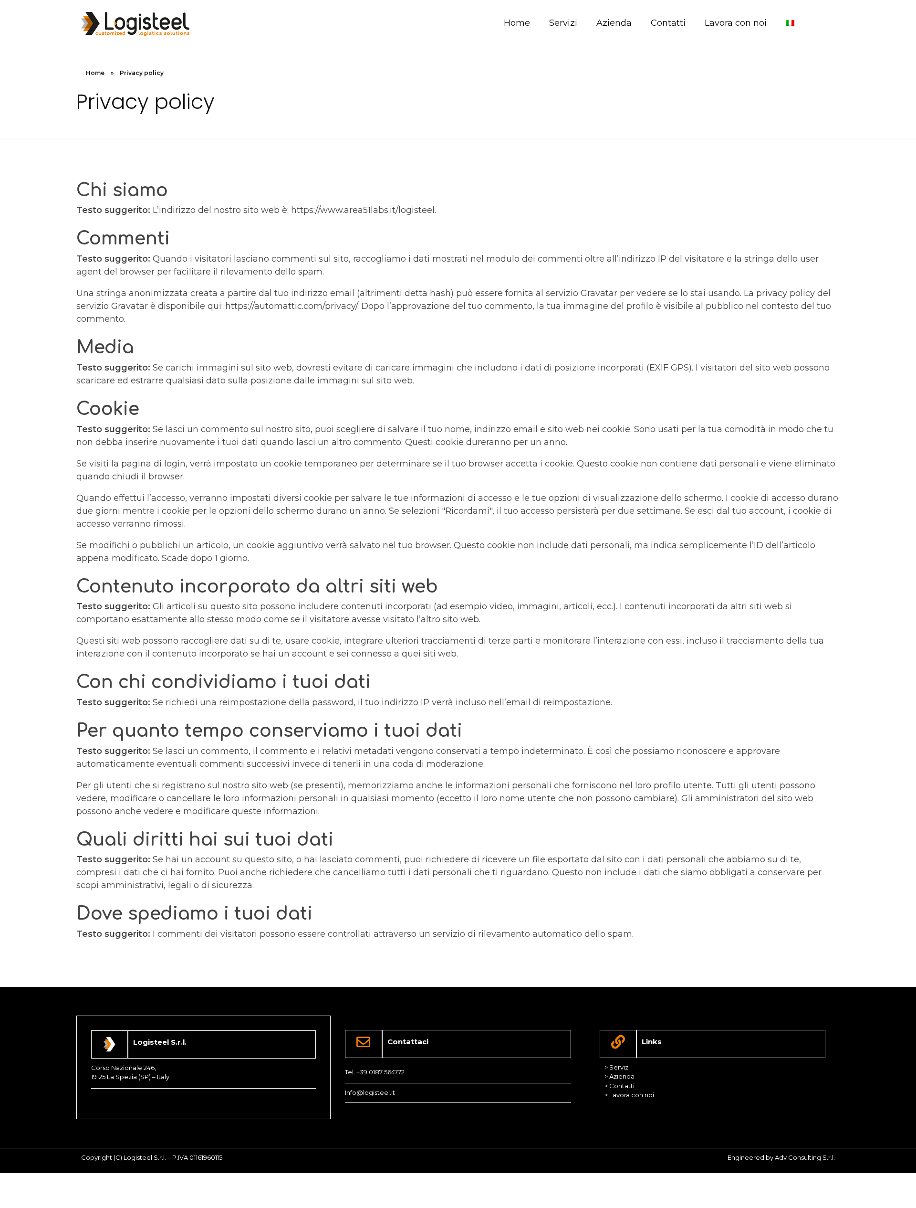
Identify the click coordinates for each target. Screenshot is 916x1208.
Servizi (563, 23)
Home (517, 23)
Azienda (614, 23)
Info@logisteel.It (370, 1092)
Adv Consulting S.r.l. (805, 1157)
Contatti (668, 23)
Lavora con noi (736, 23)
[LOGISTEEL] (135, 24)
